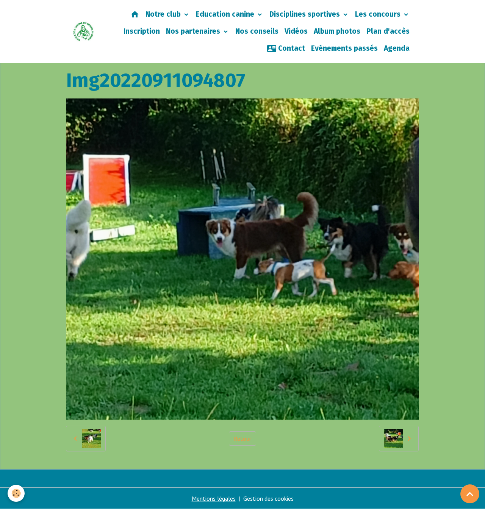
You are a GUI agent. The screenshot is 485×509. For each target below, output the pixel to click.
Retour (242, 438)
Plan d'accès (388, 31)
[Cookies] (16, 493)
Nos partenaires (194, 31)
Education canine (226, 14)
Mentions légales (214, 498)
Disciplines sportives (305, 14)
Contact (290, 48)
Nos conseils (256, 31)
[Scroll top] (469, 493)
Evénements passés (344, 48)
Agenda (397, 48)
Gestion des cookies (268, 498)
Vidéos (296, 31)
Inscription (142, 31)
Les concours (378, 14)
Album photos (337, 31)
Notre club (164, 14)
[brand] (83, 31)
